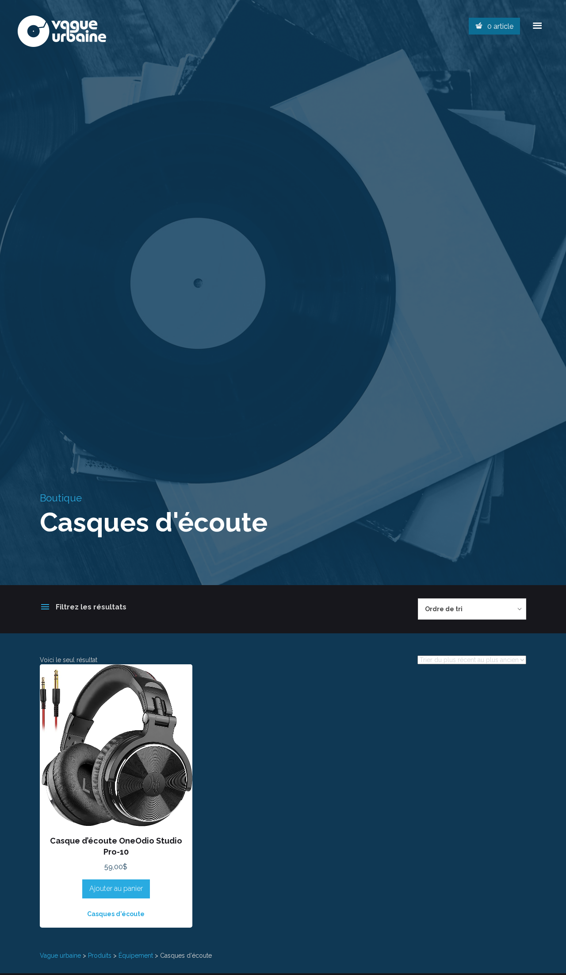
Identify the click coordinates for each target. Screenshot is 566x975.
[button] (116, 815)
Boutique (61, 498)
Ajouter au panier (116, 888)
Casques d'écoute (116, 913)
